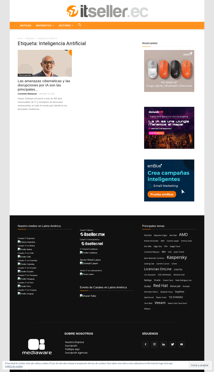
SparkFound (149, 297)
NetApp (148, 280)
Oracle (157, 280)
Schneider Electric (151, 292)
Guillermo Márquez (151, 252)
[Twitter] (172, 344)
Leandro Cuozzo (162, 263)
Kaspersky (177, 257)
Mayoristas (43, 25)
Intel (170, 252)
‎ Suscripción (70, 345)
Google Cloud (175, 246)
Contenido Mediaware (27, 94)
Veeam (160, 302)
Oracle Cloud (168, 280)
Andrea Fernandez (151, 241)
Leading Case (149, 263)
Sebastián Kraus (166, 292)
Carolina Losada (173, 241)
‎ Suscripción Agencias (76, 352)
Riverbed (186, 286)
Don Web (147, 246)
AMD (183, 234)
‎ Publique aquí (71, 349)
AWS (162, 241)
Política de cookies (14, 366)
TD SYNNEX (176, 297)
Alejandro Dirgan (160, 235)
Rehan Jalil (175, 286)
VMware (147, 309)
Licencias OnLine (158, 269)
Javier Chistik (179, 252)
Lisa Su (178, 269)
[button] (80, 25)
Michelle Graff (179, 275)
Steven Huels (161, 297)
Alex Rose (173, 235)
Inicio (20, 38)
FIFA (165, 246)
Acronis (148, 235)
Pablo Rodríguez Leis (183, 280)
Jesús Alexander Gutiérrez (154, 258)
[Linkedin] (163, 344)
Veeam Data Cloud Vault (177, 303)
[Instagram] (154, 344)
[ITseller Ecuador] (107, 11)
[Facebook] (145, 344)
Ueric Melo (148, 303)
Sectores (65, 25)
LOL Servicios (164, 274)
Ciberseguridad (25, 75)
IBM (164, 251)
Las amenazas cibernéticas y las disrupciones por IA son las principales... (44, 85)
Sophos (179, 291)
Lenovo (174, 263)
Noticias (25, 25)
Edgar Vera (158, 246)
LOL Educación (150, 275)
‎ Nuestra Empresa (74, 342)
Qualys (147, 286)
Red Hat (160, 285)
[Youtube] (181, 344)
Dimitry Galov (186, 241)
